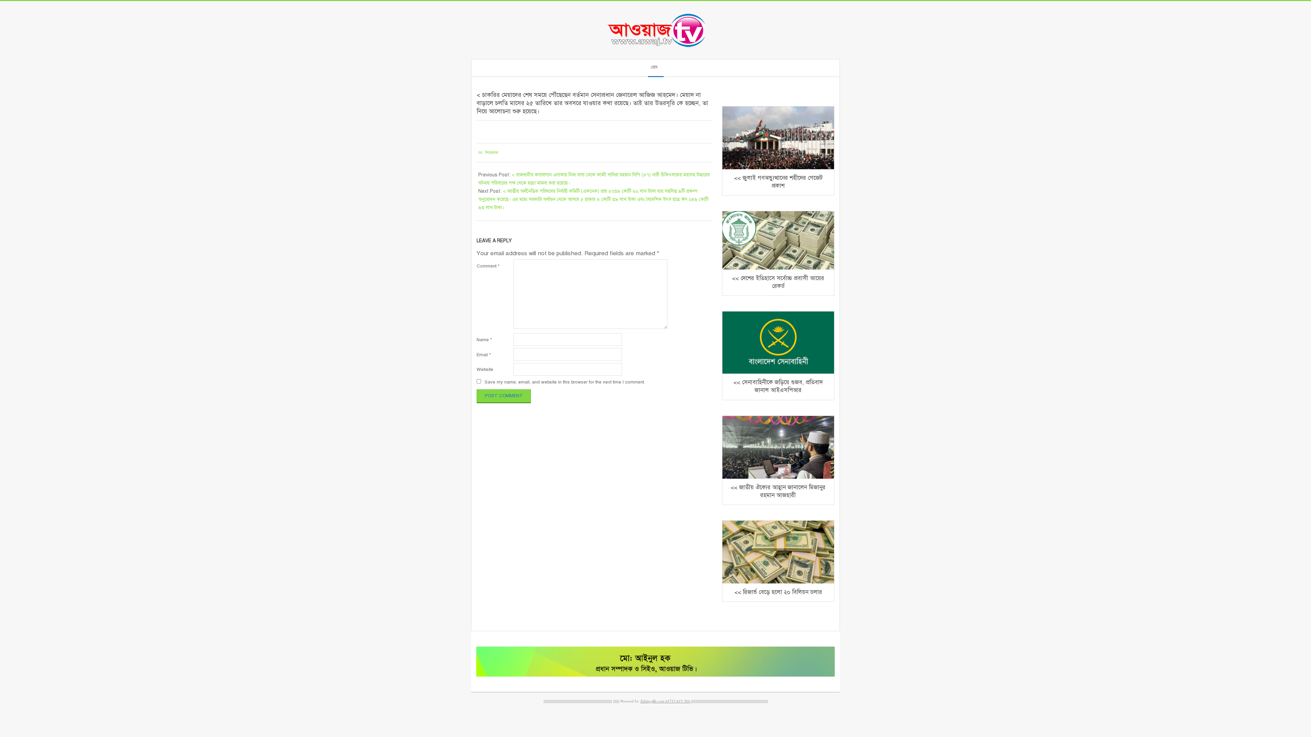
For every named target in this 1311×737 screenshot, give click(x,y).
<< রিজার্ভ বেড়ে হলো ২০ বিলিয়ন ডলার (778, 592)
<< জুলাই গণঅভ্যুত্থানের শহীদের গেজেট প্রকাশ (778, 181)
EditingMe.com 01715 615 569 (665, 701)
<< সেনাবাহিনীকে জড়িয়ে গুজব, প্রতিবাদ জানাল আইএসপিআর (778, 386)
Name (484, 340)
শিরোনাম (491, 152)
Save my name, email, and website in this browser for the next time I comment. (564, 382)
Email (484, 355)
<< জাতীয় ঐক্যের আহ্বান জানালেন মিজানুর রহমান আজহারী (778, 491)
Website (485, 369)
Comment (488, 266)
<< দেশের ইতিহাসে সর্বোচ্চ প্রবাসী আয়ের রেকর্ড (778, 282)
